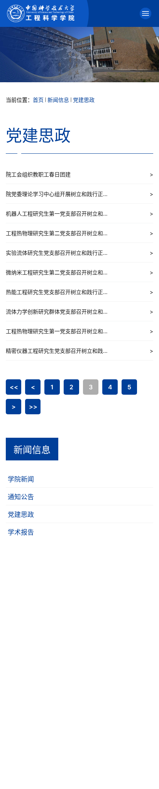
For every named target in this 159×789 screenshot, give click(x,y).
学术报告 (21, 532)
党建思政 (84, 99)
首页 (38, 99)
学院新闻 (21, 479)
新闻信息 (58, 99)
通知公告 (21, 497)
